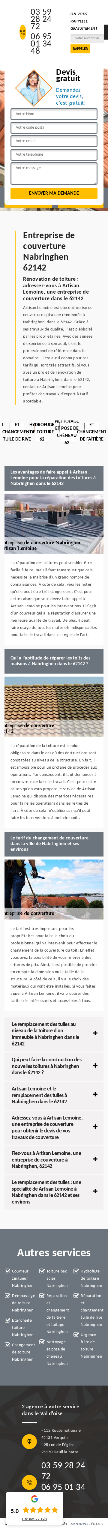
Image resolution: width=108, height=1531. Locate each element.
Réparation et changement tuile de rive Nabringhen (92, 1310)
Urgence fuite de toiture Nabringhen (91, 1346)
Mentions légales (86, 1524)
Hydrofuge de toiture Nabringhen (91, 1278)
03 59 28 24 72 (41, 20)
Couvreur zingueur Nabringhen (22, 1278)
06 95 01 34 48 (41, 44)
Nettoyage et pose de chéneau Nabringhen (57, 1353)
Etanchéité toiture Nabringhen (22, 1327)
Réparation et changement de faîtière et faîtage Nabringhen (57, 1314)
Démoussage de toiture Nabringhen (23, 1303)
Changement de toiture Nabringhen (23, 1352)
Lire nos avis (34, 1519)
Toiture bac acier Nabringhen (57, 1278)
